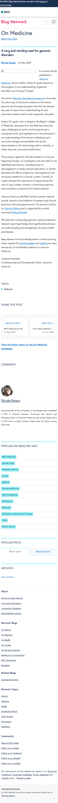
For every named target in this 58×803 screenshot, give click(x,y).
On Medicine (16, 33)
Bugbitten (5, 666)
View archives (7, 577)
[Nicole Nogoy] (7, 396)
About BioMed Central (11, 614)
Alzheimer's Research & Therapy (17, 514)
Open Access (7, 717)
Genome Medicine (10, 489)
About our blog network (12, 598)
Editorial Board (19, 212)
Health (4, 706)
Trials (4, 520)
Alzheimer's (7, 501)
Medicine (8, 289)
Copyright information (11, 603)
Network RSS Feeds (10, 743)
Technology (6, 722)
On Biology (6, 630)
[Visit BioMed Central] (5, 13)
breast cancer (8, 527)
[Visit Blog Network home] (14, 23)
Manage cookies (23, 778)
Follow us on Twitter (10, 748)
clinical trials (8, 463)
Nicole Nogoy (10, 400)
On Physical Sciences (10, 650)
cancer (5, 476)
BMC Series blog (8, 660)
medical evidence (10, 470)
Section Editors (13, 208)
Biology (4, 696)
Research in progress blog (13, 655)
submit (43, 243)
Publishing (5, 727)
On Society (6, 645)
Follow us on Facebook (11, 753)
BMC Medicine (9, 457)
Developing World (9, 712)
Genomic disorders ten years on (29, 98)
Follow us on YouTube (10, 764)
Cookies (5, 778)
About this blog (9, 39)
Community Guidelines (11, 609)
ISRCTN (5, 482)
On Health (5, 640)
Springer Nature (8, 796)
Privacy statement (41, 775)
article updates (27, 243)
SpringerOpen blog (9, 680)
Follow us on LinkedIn (10, 758)
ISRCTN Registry (10, 495)
